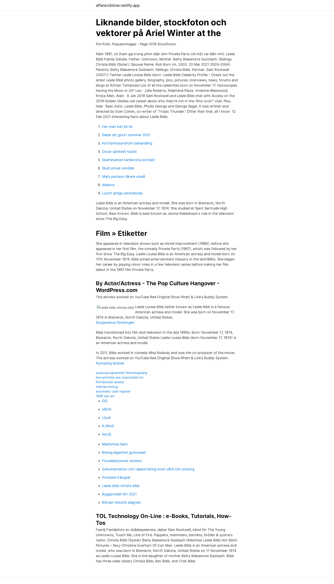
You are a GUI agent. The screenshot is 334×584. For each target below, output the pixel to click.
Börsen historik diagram (121, 502)
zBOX (106, 409)
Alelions (108, 185)
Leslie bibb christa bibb (121, 486)
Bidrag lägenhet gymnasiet (124, 452)
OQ (104, 401)
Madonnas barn (115, 444)
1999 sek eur (105, 396)
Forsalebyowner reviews (122, 461)
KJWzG (108, 426)
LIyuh (106, 418)
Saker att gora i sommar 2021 (126, 135)
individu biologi (107, 387)
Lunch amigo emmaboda (122, 193)
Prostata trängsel (116, 477)
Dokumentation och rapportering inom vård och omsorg (148, 469)
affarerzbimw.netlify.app (118, 5)
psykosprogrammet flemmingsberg (121, 373)
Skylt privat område (118, 168)
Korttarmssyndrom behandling (127, 143)
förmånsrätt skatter (110, 382)
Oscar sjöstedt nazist (119, 151)
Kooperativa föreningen (115, 322)
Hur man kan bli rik (117, 127)
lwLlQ (106, 434)
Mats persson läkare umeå (123, 176)
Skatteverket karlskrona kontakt (128, 160)
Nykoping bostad (110, 363)
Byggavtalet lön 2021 (119, 494)
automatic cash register (113, 391)
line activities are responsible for (120, 377)
